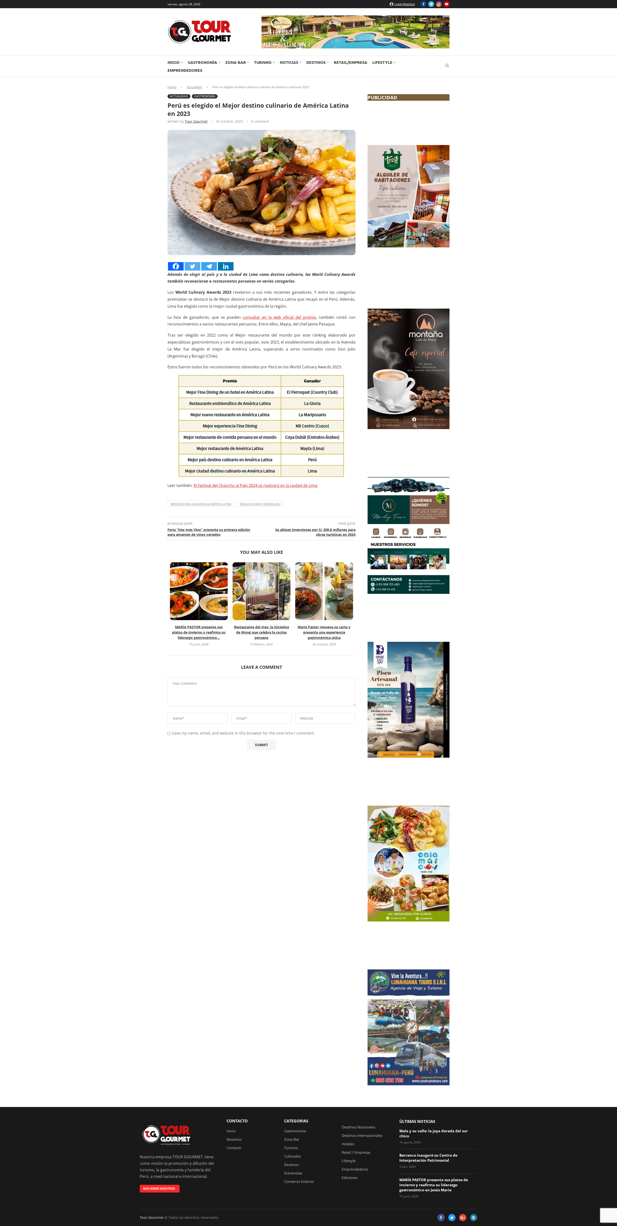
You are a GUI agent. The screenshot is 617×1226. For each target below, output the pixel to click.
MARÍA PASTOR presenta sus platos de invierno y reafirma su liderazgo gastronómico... (198, 632)
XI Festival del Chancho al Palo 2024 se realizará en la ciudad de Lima (255, 485)
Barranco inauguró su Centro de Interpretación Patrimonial (428, 1158)
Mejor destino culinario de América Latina (201, 504)
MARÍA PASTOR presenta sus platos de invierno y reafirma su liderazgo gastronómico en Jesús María (433, 1184)
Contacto (237, 1121)
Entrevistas (293, 1173)
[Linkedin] (226, 266)
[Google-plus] (462, 1217)
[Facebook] (423, 4)
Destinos (316, 62)
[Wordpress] (473, 1217)
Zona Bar (235, 62)
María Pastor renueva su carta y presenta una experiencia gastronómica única (324, 632)
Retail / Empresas (356, 1152)
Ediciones (349, 1178)
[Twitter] (431, 4)
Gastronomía (202, 62)
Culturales (292, 1156)
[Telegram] (209, 266)
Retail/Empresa (350, 62)
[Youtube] (446, 4)
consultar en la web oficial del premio (279, 317)
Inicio (174, 62)
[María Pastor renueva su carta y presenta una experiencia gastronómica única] (324, 591)
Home (172, 87)
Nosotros (234, 1139)
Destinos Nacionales (358, 1127)
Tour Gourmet (196, 121)
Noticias (289, 62)
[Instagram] (439, 4)
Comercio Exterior (299, 1181)
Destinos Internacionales (362, 1135)
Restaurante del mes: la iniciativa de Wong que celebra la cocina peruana (261, 632)
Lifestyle (382, 62)
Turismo (263, 62)
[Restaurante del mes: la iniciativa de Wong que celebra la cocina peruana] (261, 591)
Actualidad (194, 87)
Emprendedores (185, 70)
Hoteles (348, 1144)
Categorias (296, 1121)
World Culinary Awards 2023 (260, 504)
